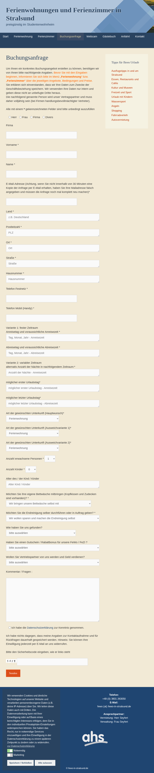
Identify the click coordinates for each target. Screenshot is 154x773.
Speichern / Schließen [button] (20, 763)
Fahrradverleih (119, 115)
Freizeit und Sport (121, 92)
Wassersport (118, 101)
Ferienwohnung (23, 36)
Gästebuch (109, 36)
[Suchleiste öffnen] (149, 44)
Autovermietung (120, 119)
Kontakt (139, 36)
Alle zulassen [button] (45, 763)
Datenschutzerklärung (40, 627)
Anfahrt (125, 36)
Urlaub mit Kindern (121, 96)
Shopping (116, 110)
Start (5, 36)
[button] (10, 750)
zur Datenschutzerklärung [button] (21, 746)
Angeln (115, 106)
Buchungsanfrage (70, 36)
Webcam (91, 36)
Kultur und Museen (121, 87)
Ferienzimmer (46, 36)
